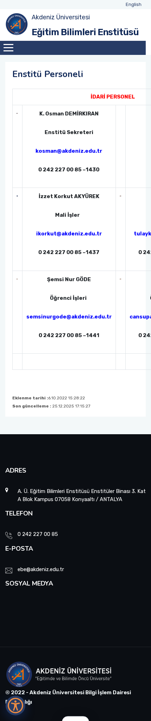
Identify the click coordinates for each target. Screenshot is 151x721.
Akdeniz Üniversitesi (61, 17)
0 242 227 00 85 (38, 534)
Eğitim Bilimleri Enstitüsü (85, 32)
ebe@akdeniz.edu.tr (41, 569)
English (134, 4)
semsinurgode (46, 317)
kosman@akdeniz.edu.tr (68, 151)
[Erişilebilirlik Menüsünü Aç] (15, 705)
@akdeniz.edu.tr (89, 317)
